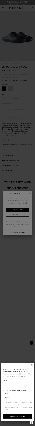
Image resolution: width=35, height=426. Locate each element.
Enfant (7, 397)
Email (5, 380)
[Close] (32, 365)
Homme (7, 393)
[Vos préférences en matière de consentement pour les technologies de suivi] (31, 422)
